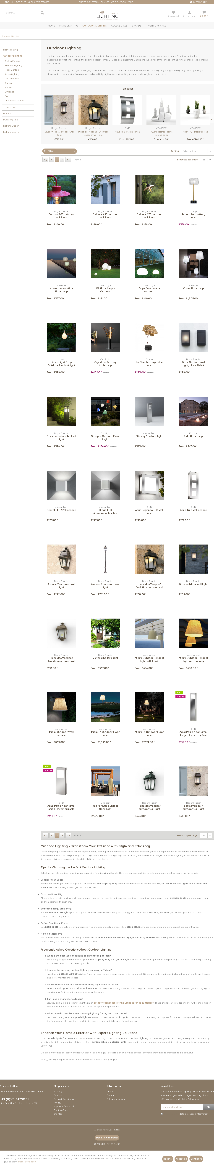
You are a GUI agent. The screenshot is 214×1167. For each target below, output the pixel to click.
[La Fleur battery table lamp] (149, 337)
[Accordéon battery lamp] (193, 189)
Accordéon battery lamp (193, 216)
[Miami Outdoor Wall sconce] (61, 707)
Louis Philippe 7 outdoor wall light (59, 133)
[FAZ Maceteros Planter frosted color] (161, 110)
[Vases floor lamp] (193, 263)
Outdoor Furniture (14, 100)
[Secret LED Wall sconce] (61, 485)
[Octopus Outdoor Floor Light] (105, 411)
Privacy (57, 1102)
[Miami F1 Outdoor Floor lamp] (105, 707)
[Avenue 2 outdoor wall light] (61, 559)
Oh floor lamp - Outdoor (105, 290)
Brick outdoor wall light (193, 584)
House (8, 87)
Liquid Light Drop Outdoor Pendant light (61, 364)
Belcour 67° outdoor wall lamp (149, 216)
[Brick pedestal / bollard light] (61, 411)
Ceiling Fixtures (13, 61)
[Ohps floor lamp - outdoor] (149, 263)
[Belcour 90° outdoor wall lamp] (61, 189)
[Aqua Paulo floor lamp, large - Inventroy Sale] (193, 707)
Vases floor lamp (193, 288)
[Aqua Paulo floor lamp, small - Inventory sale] (61, 781)
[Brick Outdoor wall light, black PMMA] (193, 337)
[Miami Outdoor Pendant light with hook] (149, 633)
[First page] (45, 159)
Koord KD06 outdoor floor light (105, 807)
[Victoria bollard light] (105, 633)
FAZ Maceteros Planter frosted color (161, 133)
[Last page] (68, 159)
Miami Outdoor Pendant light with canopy (193, 659)
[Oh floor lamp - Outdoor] (105, 263)
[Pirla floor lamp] (193, 411)
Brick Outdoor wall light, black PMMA (193, 364)
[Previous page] (51, 159)
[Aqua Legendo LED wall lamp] (149, 485)
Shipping (58, 1091)
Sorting (175, 151)
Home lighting (10, 49)
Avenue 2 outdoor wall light (61, 585)
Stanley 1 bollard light (149, 436)
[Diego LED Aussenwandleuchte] (105, 485)
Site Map (58, 1113)
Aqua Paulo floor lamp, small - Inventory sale (61, 807)
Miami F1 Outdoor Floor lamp (105, 733)
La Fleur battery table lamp (149, 364)
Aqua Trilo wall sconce (193, 510)
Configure (196, 1158)
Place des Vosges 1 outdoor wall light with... (149, 807)
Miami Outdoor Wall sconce (61, 733)
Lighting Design (11, 125)
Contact (58, 1095)
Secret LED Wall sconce (61, 510)
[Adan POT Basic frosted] (195, 110)
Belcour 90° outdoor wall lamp (61, 216)
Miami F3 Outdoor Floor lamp (149, 733)
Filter (50, 151)
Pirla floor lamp (193, 436)
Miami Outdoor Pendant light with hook (149, 659)
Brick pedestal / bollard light (61, 438)
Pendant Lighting (13, 65)
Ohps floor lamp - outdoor (149, 290)
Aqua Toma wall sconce (127, 131)
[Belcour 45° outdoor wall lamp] (105, 189)
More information (27, 1161)
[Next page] (62, 159)
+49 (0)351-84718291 (14, 1099)
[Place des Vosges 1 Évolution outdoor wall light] (93, 110)
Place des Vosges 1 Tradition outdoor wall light (61, 659)
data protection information (193, 1113)
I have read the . (186, 1113)
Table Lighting (12, 74)
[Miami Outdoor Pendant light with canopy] (193, 633)
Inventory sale (10, 119)
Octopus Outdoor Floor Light (105, 438)
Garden (9, 83)
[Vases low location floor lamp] (61, 263)
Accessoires (9, 107)
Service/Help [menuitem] (199, 2)
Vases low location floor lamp (61, 290)
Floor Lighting (12, 69)
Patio (7, 96)
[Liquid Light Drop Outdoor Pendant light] (61, 337)
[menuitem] (25, 13)
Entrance (9, 91)
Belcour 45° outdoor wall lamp (105, 216)
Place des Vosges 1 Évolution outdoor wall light (93, 133)
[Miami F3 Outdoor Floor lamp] (149, 707)
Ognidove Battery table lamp (105, 364)
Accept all (181, 1158)
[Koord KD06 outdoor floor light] (105, 781)
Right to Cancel (62, 1110)
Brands (7, 113)
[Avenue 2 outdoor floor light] (105, 559)
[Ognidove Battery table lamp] (105, 337)
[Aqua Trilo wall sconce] (193, 485)
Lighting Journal (11, 131)
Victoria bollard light (105, 657)
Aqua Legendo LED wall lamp (149, 511)
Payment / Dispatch (64, 1106)
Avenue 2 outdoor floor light (105, 585)
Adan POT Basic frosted (195, 131)
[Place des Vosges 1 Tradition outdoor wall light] (61, 633)
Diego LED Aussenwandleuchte (105, 511)
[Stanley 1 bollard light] (149, 411)
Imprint (110, 1091)
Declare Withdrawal (107, 1137)
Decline (167, 1158)
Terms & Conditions (64, 1099)
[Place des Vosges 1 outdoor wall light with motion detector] (149, 781)
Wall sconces (12, 78)
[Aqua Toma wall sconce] (127, 110)
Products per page (187, 159)
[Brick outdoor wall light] (193, 559)
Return (110, 1095)
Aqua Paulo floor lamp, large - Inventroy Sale (193, 733)
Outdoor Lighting (13, 55)
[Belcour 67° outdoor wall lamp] (149, 189)
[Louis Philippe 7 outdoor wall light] (59, 110)
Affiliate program (116, 1099)
